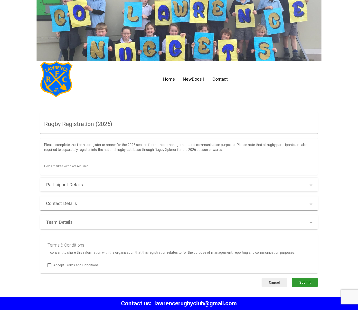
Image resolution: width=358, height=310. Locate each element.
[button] (179, 185)
